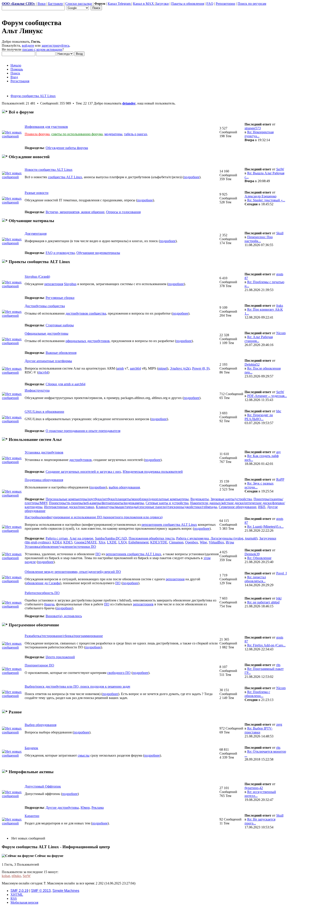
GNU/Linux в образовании (44, 411)
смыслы (84, 755)
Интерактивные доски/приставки (69, 507)
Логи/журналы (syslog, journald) (234, 538)
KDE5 (67, 542)
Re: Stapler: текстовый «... (266, 200)
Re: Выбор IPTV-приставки (259, 730)
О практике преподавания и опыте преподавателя (83, 431)
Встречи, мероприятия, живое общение (75, 212)
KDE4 (57, 542)
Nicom (281, 333)
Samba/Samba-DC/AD (111, 538)
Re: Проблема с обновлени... (257, 694)
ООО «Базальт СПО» (18, 3)
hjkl (278, 598)
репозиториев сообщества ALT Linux (169, 524)
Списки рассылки (78, 3)
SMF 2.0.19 (19, 891)
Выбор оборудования (40, 725)
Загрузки (162, 3)
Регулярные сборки (60, 298)
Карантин (32, 816)
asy (278, 452)
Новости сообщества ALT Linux (48, 169)
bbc (278, 411)
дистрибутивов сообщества (86, 313)
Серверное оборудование (237, 507)
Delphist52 (252, 364)
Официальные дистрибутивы (46, 333)
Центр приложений (60, 657)
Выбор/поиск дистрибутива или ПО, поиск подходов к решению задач (77, 686)
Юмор (85, 807)
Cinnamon (176, 542)
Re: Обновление (259, 558)
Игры (230, 542)
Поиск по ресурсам (252, 3)
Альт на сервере (81, 538)
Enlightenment (138, 542)
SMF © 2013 (41, 891)
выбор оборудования (124, 487)
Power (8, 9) (200, 368)
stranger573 (253, 128)
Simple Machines (65, 891)
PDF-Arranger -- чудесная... (267, 396)
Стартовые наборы (60, 325)
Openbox (191, 542)
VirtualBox (216, 542)
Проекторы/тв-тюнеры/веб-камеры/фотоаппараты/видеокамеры (96, 503)
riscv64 (43, 372)
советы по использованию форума (77, 134)
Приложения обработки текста (151, 538)
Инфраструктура (37, 390)
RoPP (280, 479)
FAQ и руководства (60, 253)
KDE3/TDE (158, 542)
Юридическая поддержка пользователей (153, 471)
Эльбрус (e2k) (180, 368)
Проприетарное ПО (39, 665)
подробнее (191, 177)
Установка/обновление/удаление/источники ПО (60, 546)
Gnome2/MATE (85, 542)
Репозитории (225, 3)
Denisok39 (252, 554)
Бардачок (31, 748)
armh (120, 368)
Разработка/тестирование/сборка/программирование (64, 636)
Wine (203, 542)
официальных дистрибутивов (88, 341)
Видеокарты (199, 499)
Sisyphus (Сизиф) (37, 276)
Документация (36, 233)
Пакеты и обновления (187, 3)
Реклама (97, 807)
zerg (279, 724)
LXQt (122, 542)
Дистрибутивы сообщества (45, 306)
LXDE (112, 542)
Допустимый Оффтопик (43, 786)
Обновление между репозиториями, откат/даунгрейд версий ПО (73, 572)
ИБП (261, 507)
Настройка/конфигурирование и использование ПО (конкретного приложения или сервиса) (93, 517)
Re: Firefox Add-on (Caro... (266, 645)
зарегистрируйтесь (55, 45)
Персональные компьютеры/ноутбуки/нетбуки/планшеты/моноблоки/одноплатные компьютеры (117, 499)
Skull (279, 233)
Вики (42, 3)
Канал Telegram (119, 3)
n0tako (16, 876)
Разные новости (36, 193)
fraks (279, 305)
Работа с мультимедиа (192, 538)
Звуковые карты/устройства (231, 499)
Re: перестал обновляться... (255, 579)
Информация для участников (46, 126)
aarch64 (135, 368)
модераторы (113, 134)
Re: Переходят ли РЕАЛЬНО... (259, 417)
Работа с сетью (57, 538)
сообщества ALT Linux (65, 177)
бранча (49, 604)
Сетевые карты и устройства (167, 503)
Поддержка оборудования (44, 480)
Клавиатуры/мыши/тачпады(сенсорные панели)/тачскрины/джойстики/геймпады (156, 507)
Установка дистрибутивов (44, 452)
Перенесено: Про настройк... (259, 239)
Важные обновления (61, 353)
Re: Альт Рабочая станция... (259, 339)
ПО (98, 554)
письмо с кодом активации (42, 49)
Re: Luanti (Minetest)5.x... (265, 526)
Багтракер (55, 3)
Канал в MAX (144, 3)
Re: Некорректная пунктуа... (259, 134)
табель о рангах (135, 134)
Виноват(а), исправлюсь (64, 616)
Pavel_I (281, 573)
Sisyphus (70, 284)
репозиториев (143, 604)
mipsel (162, 368)
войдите (28, 45)
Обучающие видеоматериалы (98, 253)
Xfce (101, 542)
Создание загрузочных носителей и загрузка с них (83, 471)
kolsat (6, 876)
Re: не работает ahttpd (263, 602)
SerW (280, 169)
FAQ (209, 3)
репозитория (53, 284)
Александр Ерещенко (260, 196)
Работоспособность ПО (42, 593)
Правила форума (37, 134)
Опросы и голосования (123, 212)
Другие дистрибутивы (62, 807)
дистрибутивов (80, 460)
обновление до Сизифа (43, 583)
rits (278, 665)
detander (129, 103)
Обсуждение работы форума (67, 148)
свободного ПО (119, 673)
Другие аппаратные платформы (48, 361)
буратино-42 (254, 788)
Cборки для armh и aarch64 (65, 384)
